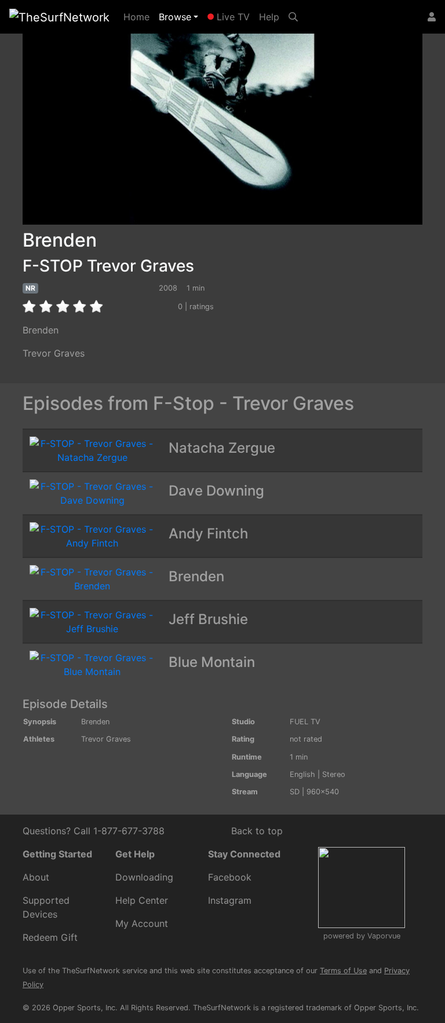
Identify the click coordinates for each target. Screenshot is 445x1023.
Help (269, 17)
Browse (175, 17)
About (36, 877)
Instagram (229, 900)
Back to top (257, 831)
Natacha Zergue (222, 447)
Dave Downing (216, 490)
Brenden (196, 576)
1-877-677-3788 (129, 831)
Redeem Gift (50, 937)
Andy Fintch (208, 533)
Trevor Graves (54, 353)
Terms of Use (343, 970)
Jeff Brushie (208, 619)
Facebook (229, 877)
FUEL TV (305, 721)
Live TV (232, 17)
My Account (141, 923)
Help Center (141, 900)
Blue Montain (212, 662)
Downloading (144, 877)
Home (138, 16)
